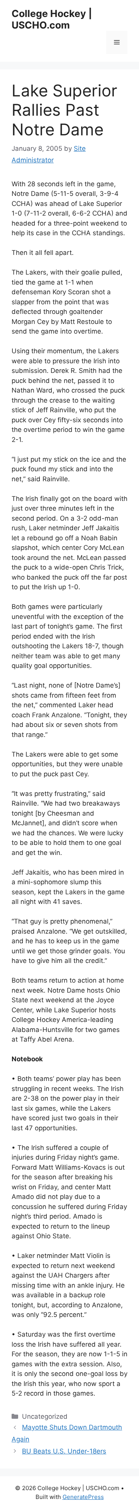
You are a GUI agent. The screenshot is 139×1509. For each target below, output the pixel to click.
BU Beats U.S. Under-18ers (64, 1451)
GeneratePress (83, 1497)
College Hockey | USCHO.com (52, 19)
